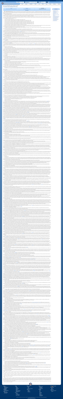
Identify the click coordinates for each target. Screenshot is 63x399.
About (27, 389)
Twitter (51, 386)
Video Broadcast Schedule (30, 388)
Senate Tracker (52, 387)
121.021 (35, 11)
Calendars (17, 387)
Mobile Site (5, 0)
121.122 (27, 247)
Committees (4, 389)
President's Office (41, 386)
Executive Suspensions (18, 391)
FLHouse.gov (2, 0)
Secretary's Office (41, 388)
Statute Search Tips (55, 20)
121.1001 (36, 366)
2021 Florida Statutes (8, 5)
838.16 (19, 122)
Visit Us (28, 390)
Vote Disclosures (5, 388)
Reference (40, 389)
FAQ (39, 390)
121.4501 (16, 252)
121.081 (4, 118)
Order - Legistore (17, 395)
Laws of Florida (17, 394)
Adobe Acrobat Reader (53, 390)
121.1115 (33, 184)
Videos (28, 387)
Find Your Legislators (6, 387)
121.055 (49, 270)
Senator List (5, 386)
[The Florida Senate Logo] (8, 3)
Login (61, 0)
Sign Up (60, 0)
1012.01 (23, 216)
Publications (29, 386)
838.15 (16, 122)
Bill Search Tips (5, 391)
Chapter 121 (14, 5)
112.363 (34, 344)
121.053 (18, 238)
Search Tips (40, 392)
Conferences (17, 389)
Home (3, 5)
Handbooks (40, 394)
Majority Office (40, 387)
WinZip (52, 391)
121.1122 (42, 184)
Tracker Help (52, 389)
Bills (16, 386)
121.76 (9, 248)
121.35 (18, 271)
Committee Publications (6, 390)
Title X (12, 5)
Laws (5, 5)
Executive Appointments (18, 390)
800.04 (29, 126)
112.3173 (34, 354)
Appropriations (17, 388)
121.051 (34, 270)
